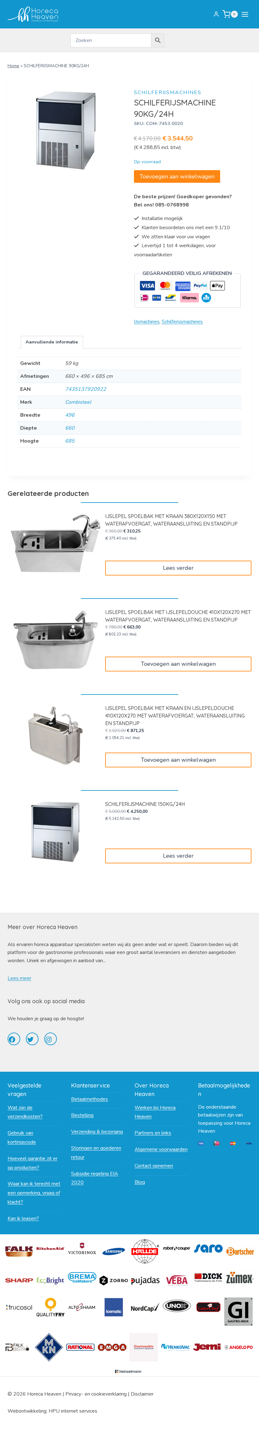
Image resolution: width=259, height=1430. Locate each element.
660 (70, 428)
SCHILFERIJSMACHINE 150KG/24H (145, 804)
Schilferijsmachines (168, 92)
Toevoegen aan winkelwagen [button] (178, 664)
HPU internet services (73, 1411)
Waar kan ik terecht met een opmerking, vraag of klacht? (34, 1193)
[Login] (216, 14)
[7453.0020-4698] (65, 131)
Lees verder (178, 568)
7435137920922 (85, 389)
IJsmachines (147, 321)
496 (70, 415)
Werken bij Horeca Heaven (155, 1112)
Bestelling (82, 1115)
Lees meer (19, 978)
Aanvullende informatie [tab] (52, 342)
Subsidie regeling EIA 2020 (94, 1178)
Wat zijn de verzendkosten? (25, 1112)
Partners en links (153, 1132)
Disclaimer (142, 1394)
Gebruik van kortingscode (22, 1137)
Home (13, 66)
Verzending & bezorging (97, 1131)
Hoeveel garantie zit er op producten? (32, 1163)
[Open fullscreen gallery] (106, 172)
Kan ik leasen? (23, 1218)
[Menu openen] (246, 14)
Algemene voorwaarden (161, 1149)
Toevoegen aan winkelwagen (177, 176)
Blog (140, 1182)
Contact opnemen (154, 1165)
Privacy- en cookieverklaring (96, 1394)
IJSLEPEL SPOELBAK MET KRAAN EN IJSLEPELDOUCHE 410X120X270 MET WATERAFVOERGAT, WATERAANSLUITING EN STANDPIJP (175, 715)
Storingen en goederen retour (96, 1153)
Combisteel (78, 402)
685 (70, 441)
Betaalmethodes (89, 1099)
